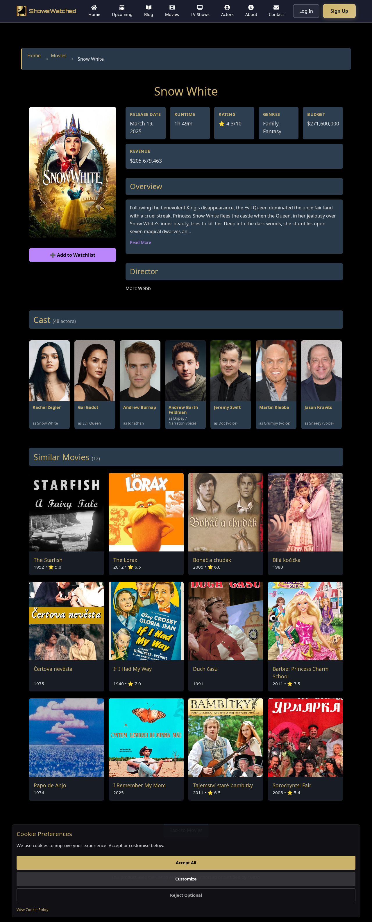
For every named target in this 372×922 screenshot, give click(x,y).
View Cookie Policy (33, 909)
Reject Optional (186, 895)
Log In (306, 11)
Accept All (186, 862)
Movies (59, 55)
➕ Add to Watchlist (72, 255)
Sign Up (339, 11)
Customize (186, 879)
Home (34, 55)
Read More (140, 242)
